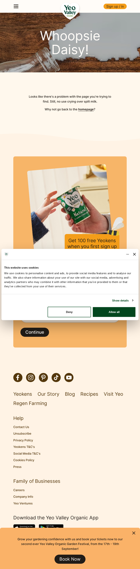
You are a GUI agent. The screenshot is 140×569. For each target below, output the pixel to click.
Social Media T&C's (26, 453)
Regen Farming (30, 403)
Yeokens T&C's (24, 447)
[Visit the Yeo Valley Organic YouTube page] (68, 377)
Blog (70, 394)
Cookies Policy (23, 460)
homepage (86, 109)
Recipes (89, 394)
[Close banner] (134, 254)
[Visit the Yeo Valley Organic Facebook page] (17, 377)
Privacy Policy (23, 440)
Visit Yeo (113, 394)
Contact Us (21, 427)
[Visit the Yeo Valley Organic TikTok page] (56, 377)
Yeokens (22, 394)
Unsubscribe (22, 433)
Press (17, 467)
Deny (69, 312)
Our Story (48, 394)
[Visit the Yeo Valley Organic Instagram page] (30, 377)
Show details (120, 300)
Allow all (114, 312)
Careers (19, 490)
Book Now (70, 559)
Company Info (23, 496)
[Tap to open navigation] (16, 6)
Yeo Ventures (23, 503)
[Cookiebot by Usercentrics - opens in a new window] (113, 254)
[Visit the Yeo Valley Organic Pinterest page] (43, 377)
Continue (34, 332)
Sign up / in (115, 6)
